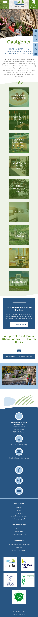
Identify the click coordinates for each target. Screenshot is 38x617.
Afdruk (25, 611)
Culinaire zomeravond (19, 550)
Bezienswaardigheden (19, 519)
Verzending (19, 513)
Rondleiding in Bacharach (19, 516)
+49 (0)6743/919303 (20, 445)
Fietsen (19, 510)
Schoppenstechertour (19, 534)
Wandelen (19, 507)
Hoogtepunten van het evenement (19, 544)
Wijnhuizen (19, 532)
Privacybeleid (15, 611)
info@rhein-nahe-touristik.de (19, 458)
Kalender (19, 547)
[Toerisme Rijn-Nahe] (19, 4)
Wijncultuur (19, 529)
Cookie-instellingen (19, 614)
